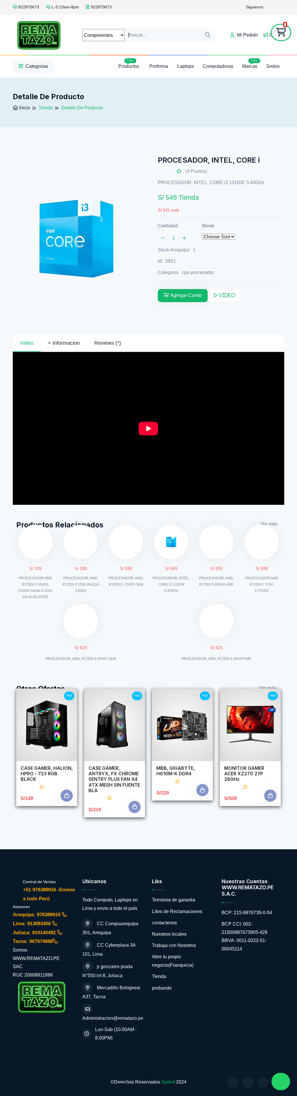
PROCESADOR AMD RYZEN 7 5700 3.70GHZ (261, 584)
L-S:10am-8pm (65, 7)
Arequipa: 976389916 (37, 914)
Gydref (168, 1081)
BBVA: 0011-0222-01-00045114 (244, 944)
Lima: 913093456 (32, 923)
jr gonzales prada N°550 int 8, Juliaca (107, 971)
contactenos (164, 922)
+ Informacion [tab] (64, 343)
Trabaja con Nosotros (174, 945)
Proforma (158, 66)
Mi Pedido (247, 34)
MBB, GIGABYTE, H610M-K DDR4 (175, 770)
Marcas (250, 64)
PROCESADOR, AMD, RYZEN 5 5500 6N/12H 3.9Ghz (80, 584)
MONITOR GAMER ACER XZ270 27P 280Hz (244, 773)
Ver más (268, 523)
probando (162, 988)
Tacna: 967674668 (33, 941)
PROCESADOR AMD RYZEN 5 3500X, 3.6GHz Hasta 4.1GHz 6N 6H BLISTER (35, 587)
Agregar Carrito (186, 295)
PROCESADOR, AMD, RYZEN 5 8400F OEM (81, 659)
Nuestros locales (169, 934)
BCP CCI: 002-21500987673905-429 (244, 928)
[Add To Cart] (67, 796)
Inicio (24, 107)
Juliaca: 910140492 (35, 932)
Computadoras (218, 66)
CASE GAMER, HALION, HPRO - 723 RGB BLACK (47, 773)
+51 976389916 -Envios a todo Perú (49, 894)
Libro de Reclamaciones (177, 911)
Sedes (273, 66)
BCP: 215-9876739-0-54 (247, 912)
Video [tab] (26, 343)
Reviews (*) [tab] (107, 343)
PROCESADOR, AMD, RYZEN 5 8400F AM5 (216, 659)
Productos (129, 64)
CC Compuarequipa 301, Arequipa (110, 928)
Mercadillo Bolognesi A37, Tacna (111, 992)
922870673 (28, 7)
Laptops (185, 66)
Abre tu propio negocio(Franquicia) (172, 961)
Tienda (159, 976)
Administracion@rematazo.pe (112, 1018)
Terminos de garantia (173, 899)
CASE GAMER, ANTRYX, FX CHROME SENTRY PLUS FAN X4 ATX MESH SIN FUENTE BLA (114, 779)
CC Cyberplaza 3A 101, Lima (108, 950)
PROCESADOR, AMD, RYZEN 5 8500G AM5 (216, 581)
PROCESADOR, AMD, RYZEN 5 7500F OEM (126, 581)
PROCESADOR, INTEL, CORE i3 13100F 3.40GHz (171, 584)
